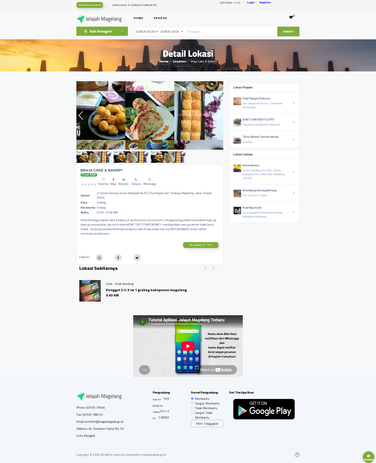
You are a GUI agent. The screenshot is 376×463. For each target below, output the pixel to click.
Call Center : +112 (230, 3)
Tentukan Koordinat (89, 4)
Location (179, 61)
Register (265, 2)
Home (138, 18)
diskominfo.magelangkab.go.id (146, 455)
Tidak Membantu (206, 408)
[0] (291, 17)
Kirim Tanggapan (207, 423)
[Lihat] (149, 115)
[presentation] (206, 268)
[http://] (123, 179)
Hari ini (157, 399)
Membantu (202, 398)
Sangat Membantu (207, 403)
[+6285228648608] (136, 179)
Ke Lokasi (201, 245)
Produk (160, 18)
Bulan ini (158, 405)
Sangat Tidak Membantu (203, 415)
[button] (218, 115)
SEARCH (288, 31)
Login (251, 2)
